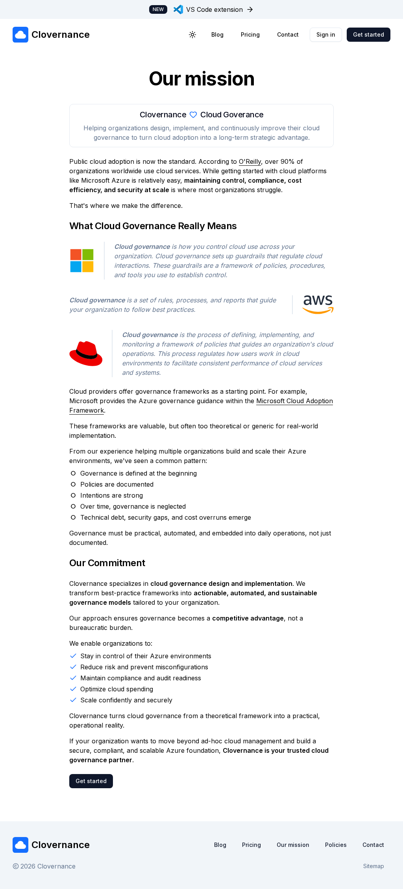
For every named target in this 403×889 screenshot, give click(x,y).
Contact (288, 34)
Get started (368, 34)
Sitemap (373, 866)
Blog (217, 34)
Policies (336, 844)
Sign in (325, 34)
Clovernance (60, 844)
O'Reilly (250, 161)
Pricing (250, 34)
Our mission (293, 844)
